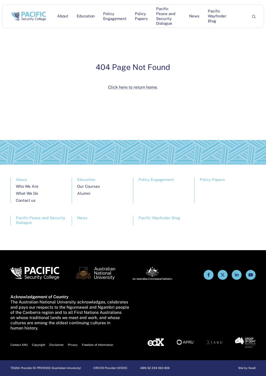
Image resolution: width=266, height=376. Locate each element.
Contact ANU (19, 344)
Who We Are (27, 186)
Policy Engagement (115, 16)
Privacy (73, 344)
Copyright (38, 344)
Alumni (83, 193)
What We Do (27, 193)
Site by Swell (247, 367)
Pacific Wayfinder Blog (217, 16)
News (194, 16)
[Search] (253, 16)
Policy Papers (141, 16)
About (62, 16)
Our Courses (88, 186)
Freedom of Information (97, 344)
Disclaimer (56, 344)
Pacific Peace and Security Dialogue (165, 16)
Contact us (26, 200)
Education (86, 16)
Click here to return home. (133, 87)
